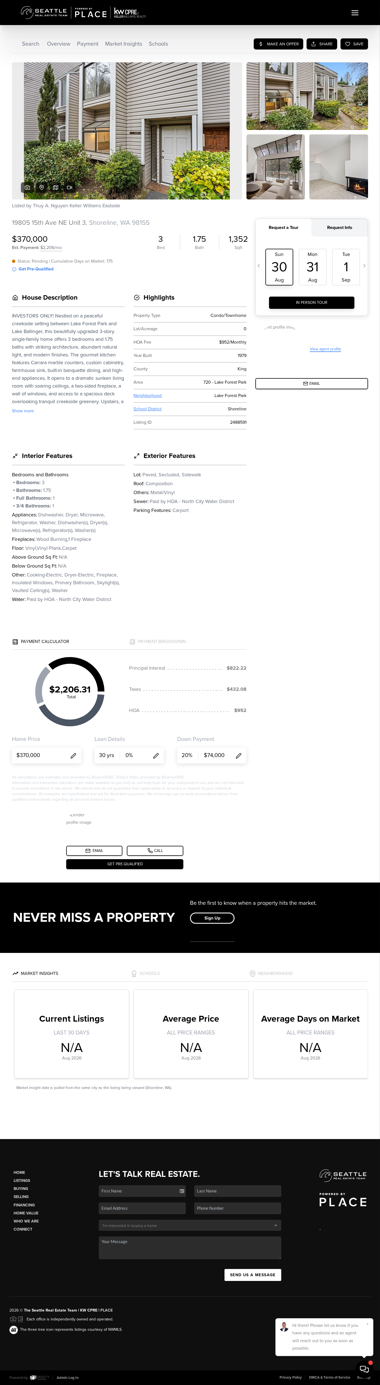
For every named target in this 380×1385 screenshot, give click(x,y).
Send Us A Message (253, 1275)
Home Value (26, 1213)
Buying (21, 1188)
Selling (21, 1196)
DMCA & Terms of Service (329, 1377)
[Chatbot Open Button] (364, 1369)
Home (19, 1172)
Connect (23, 1229)
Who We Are (26, 1221)
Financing (24, 1205)
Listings (22, 1180)
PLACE (106, 1310)
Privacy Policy (291, 1377)
